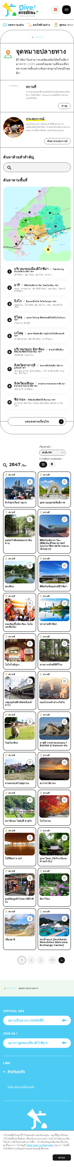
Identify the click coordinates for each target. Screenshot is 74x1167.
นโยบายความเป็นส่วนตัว (40, 1145)
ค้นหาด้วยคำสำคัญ (18, 157)
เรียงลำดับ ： (45, 447)
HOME (39, 37)
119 (52, 960)
